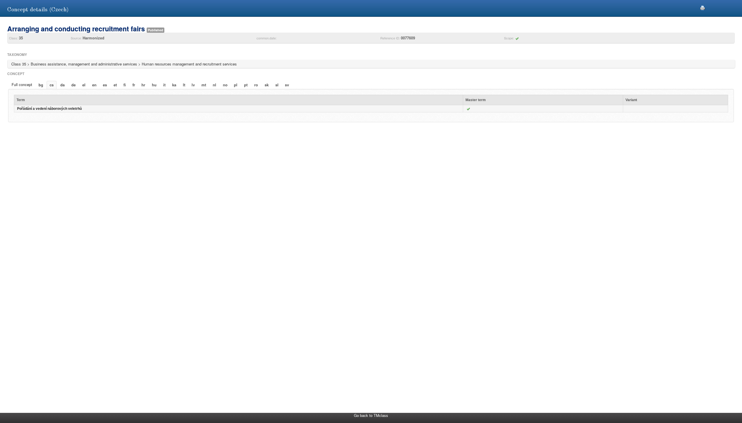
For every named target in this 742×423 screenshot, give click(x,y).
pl (235, 84)
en (94, 84)
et (115, 84)
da (62, 84)
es (105, 84)
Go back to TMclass (371, 415)
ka (174, 84)
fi (124, 84)
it (164, 84)
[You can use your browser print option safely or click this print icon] (702, 7)
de (73, 84)
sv (287, 84)
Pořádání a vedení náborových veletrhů (49, 109)
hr (143, 84)
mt (203, 84)
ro (256, 84)
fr (133, 84)
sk (267, 84)
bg (41, 84)
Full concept (22, 84)
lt (184, 84)
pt (246, 84)
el (84, 84)
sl (277, 84)
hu (154, 84)
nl (214, 84)
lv (193, 84)
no (225, 84)
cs (52, 84)
